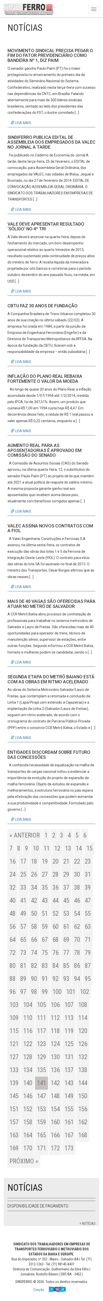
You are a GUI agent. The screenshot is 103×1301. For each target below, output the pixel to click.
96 (13, 991)
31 (88, 874)
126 (82, 1044)
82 (34, 965)
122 (27, 1044)
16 (13, 861)
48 (13, 913)
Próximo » (24, 1161)
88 (13, 978)
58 (34, 926)
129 (41, 1057)
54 (77, 913)
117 (41, 1031)
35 (45, 887)
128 (27, 1057)
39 (88, 887)
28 (55, 874)
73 (23, 952)
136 (55, 1070)
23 (88, 861)
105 (41, 1004)
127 (14, 1057)
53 (66, 913)
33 (23, 887)
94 (77, 978)
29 (66, 874)
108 (82, 1004)
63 (88, 926)
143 (69, 1083)
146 (27, 1096)
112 (55, 1017)
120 (82, 1031)
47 (88, 900)
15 (89, 848)
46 (77, 900)
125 (69, 1044)
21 (66, 861)
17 (23, 861)
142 (55, 1083)
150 (82, 1096)
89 (23, 978)
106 (55, 1004)
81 (23, 965)
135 (41, 1070)
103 (14, 1004)
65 (23, 939)
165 (41, 1135)
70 (77, 939)
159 (41, 1122)
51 (45, 913)
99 (45, 991)
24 (13, 874)
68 (55, 939)
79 (88, 952)
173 (69, 1148)
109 (14, 1017)
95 (88, 978)
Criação (39, 1290)
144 (82, 1083)
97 (23, 991)
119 (69, 1031)
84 (55, 965)
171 (41, 1148)
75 (45, 952)
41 (23, 900)
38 (77, 887)
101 (70, 991)
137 (69, 1070)
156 (82, 1109)
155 (69, 1109)
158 (27, 1122)
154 (55, 1109)
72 (13, 952)
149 (69, 1096)
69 (66, 939)
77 (66, 952)
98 (34, 991)
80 (13, 965)
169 (14, 1148)
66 (34, 939)
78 (77, 952)
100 (57, 991)
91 (45, 978)
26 (34, 874)
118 (55, 1031)
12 (57, 848)
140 (27, 1083)
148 (55, 1096)
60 (55, 926)
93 (66, 978)
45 (66, 900)
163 (14, 1135)
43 (45, 900)
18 (34, 861)
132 (82, 1057)
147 (41, 1096)
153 (41, 1109)
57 (23, 926)
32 (13, 887)
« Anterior (25, 835)
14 (79, 848)
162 (82, 1122)
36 (55, 887)
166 (55, 1135)
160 (55, 1122)
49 (23, 913)
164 (27, 1135)
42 (34, 900)
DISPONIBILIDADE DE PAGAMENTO (38, 1206)
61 (66, 926)
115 (14, 1031)
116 (27, 1031)
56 (13, 926)
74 (34, 952)
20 (55, 861)
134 (27, 1070)
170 (27, 1148)
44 (55, 900)
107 (69, 1004)
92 (55, 978)
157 (14, 1122)
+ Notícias (88, 1224)
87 (88, 965)
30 (77, 874)
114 (82, 1017)
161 (69, 1122)
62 (77, 926)
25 (23, 874)
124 (55, 1044)
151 (14, 1109)
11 (47, 848)
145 (14, 1096)
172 (55, 1148)
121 (14, 1044)
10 (36, 848)
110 (27, 1017)
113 (69, 1017)
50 (34, 913)
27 (45, 874)
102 (84, 991)
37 (66, 887)
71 (88, 939)
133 (14, 1070)
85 (66, 965)
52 (55, 913)
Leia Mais (22, 123)
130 (55, 1057)
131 (69, 1057)
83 (45, 965)
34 (34, 887)
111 (41, 1017)
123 (41, 1044)
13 (68, 848)
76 (55, 952)
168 (82, 1135)
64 (13, 939)
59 (45, 926)
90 (34, 978)
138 (82, 1070)
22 (77, 861)
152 (27, 1109)
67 (45, 939)
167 (69, 1135)
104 (27, 1004)
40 (13, 900)
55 (88, 913)
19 (45, 861)
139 (14, 1083)
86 (77, 965)
